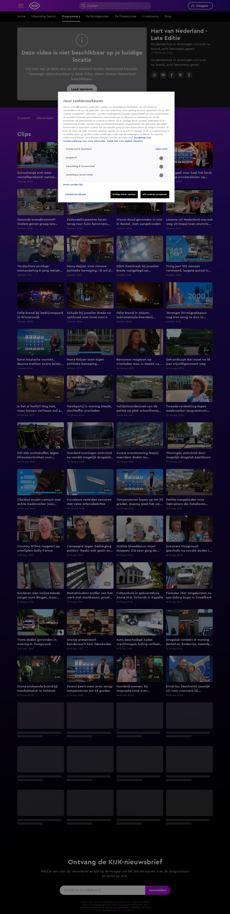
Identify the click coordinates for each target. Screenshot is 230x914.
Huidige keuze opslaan (124, 194)
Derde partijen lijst (73, 185)
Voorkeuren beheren (75, 194)
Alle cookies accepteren (154, 194)
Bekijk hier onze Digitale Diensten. (125, 141)
